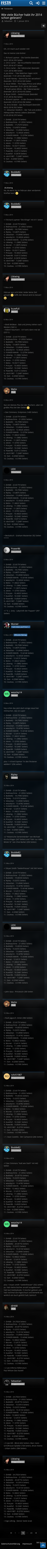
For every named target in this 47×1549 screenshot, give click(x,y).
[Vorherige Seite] (11, 1533)
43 (31, 1533)
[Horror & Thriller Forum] (6, 3)
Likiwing (9, 188)
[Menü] (43, 3)
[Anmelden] (37, 3)
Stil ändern (41, 1542)
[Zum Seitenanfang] (43, 1545)
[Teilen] (43, 26)
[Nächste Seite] (36, 1533)
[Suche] (31, 3)
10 (23, 1533)
